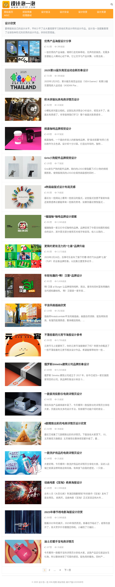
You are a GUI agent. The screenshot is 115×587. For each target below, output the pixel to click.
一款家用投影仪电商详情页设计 (63, 393)
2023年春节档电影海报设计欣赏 (63, 512)
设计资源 (101, 12)
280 (61, 47)
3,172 (61, 252)
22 (60, 105)
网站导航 (61, 582)
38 (60, 429)
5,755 (61, 340)
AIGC (7, 15)
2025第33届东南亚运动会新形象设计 (66, 70)
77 (60, 163)
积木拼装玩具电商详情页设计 (61, 99)
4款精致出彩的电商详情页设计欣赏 (65, 423)
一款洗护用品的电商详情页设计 (63, 452)
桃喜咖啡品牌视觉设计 (57, 128)
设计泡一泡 (43, 582)
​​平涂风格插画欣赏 (55, 305)
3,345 (61, 222)
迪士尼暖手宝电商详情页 (59, 541)
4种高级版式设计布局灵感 (59, 187)
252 (61, 311)
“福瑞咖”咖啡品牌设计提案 (60, 216)
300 (61, 76)
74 (60, 193)
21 (60, 399)
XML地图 (53, 582)
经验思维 (27, 12)
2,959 (61, 488)
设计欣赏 (82, 12)
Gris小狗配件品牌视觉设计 (60, 157)
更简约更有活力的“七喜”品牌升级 (64, 246)
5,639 (61, 281)
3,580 (61, 517)
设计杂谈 (64, 12)
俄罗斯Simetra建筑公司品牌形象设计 (66, 364)
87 (60, 134)
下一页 (67, 570)
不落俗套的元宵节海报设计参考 (63, 334)
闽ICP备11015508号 (74, 582)
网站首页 (8, 12)
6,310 (61, 370)
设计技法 (45, 12)
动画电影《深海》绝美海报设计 (63, 482)
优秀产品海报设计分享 (57, 41)
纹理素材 (27, 15)
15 (60, 547)
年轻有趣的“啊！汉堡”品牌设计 (63, 275)
